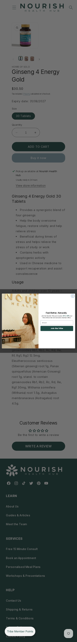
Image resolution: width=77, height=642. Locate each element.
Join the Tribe (57, 328)
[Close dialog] (72, 296)
